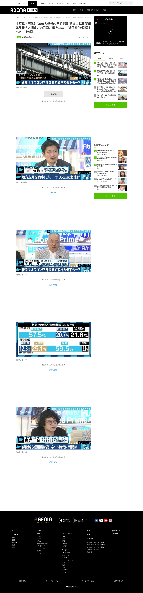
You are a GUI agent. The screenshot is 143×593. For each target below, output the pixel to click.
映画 (63, 565)
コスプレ (65, 546)
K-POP (64, 557)
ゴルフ (39, 541)
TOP (13, 3)
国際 (81, 10)
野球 (38, 533)
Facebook (96, 520)
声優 (63, 541)
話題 (104, 10)
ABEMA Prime (28, 37)
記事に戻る (53, 192)
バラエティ (65, 555)
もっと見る (111, 105)
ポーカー (82, 3)
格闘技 (39, 551)
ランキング (22, 3)
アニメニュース (67, 533)
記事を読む (53, 94)
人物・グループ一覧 (93, 549)
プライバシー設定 (88, 581)
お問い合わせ (119, 581)
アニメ (51, 3)
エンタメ (60, 3)
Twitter (101, 520)
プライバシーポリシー (53, 581)
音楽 (63, 567)
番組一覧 (89, 552)
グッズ (64, 538)
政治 (98, 10)
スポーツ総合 (41, 548)
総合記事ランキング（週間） (95, 547)
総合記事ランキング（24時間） (96, 545)
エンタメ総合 (66, 553)
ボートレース (41, 546)
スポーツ (42, 3)
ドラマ (64, 562)
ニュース (32, 3)
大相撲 (39, 538)
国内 (74, 10)
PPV (114, 536)
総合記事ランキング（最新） (95, 542)
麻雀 (74, 3)
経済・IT (90, 10)
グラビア (65, 572)
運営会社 (22, 581)
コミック (65, 536)
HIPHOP (65, 570)
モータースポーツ (42, 543)
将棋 (67, 3)
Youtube (106, 520)
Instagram (110, 520)
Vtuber (64, 543)
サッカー (40, 536)
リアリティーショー (68, 560)
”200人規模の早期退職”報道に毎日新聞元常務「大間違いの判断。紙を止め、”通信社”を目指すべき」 (67, 17)
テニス (39, 553)
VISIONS (115, 533)
